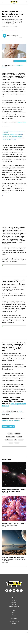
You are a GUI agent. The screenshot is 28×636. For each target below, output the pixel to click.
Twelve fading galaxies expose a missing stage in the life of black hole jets (13, 490)
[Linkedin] (14, 590)
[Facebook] (6, 590)
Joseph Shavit (5, 492)
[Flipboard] (17, 590)
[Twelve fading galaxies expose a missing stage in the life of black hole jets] (14, 474)
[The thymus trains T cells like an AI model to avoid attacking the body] (14, 508)
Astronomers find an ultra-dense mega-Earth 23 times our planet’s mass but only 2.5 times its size (13, 559)
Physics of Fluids (21, 122)
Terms (14, 615)
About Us (14, 600)
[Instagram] (10, 590)
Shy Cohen (4, 526)
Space (3, 488)
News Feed (14, 602)
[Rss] (21, 590)
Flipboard (14, 623)
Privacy (14, 612)
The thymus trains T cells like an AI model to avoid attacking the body (14, 524)
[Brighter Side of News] (14, 2)
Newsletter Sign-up (14, 621)
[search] (26, 2)
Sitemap (14, 604)
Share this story (19, 61)
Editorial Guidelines (14, 606)
